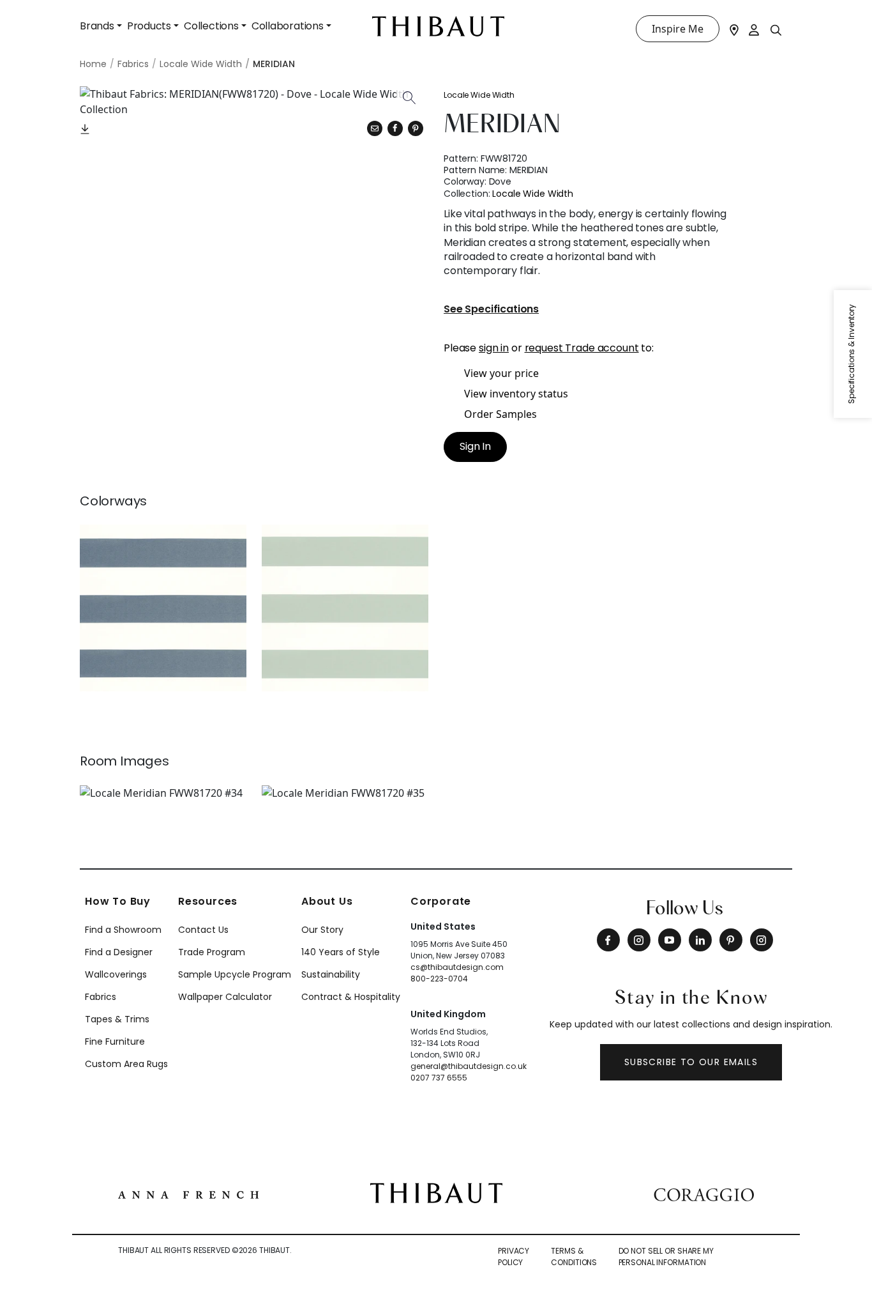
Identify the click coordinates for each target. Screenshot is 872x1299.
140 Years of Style (340, 952)
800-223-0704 (439, 978)
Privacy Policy (513, 1256)
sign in (494, 348)
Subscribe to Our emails (691, 1062)
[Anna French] (188, 1193)
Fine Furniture (115, 1041)
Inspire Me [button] (677, 29)
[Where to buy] (734, 28)
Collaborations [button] (288, 26)
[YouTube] (669, 939)
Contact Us (203, 929)
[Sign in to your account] (754, 28)
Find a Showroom (123, 929)
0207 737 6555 (438, 1077)
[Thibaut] (436, 1192)
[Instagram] (639, 939)
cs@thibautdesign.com (457, 967)
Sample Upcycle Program (234, 974)
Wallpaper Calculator (225, 996)
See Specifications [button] (491, 309)
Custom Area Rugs (126, 1063)
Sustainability (330, 974)
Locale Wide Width (479, 94)
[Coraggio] (704, 1193)
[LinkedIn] (700, 939)
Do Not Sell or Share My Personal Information (666, 1256)
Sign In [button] (475, 446)
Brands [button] (97, 26)
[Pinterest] (415, 128)
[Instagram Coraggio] (761, 939)
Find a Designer (119, 952)
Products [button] (149, 26)
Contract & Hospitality (350, 996)
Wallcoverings (116, 974)
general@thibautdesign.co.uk (468, 1066)
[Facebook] (608, 939)
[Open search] (776, 29)
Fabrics (100, 996)
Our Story (322, 929)
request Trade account (582, 348)
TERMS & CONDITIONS (574, 1256)
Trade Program (211, 952)
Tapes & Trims (117, 1019)
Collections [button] (211, 26)
